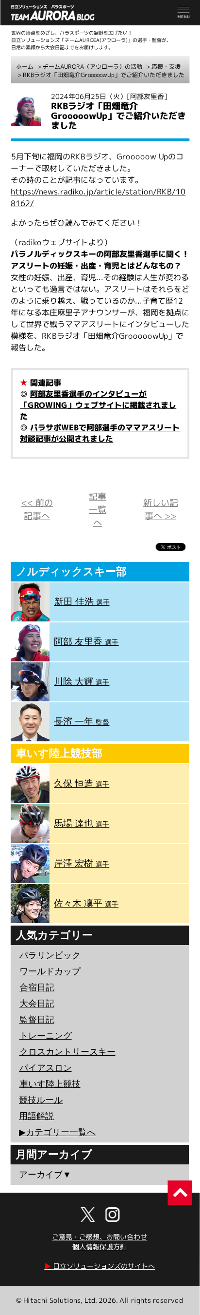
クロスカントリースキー (67, 1052)
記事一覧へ (97, 509)
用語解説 (36, 1116)
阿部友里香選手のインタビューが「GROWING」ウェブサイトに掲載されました (98, 405)
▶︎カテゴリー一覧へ (57, 1132)
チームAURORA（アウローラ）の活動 (92, 66)
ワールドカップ (50, 971)
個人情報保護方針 (99, 1246)
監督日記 (36, 1020)
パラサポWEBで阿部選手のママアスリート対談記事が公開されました (100, 433)
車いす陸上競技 (50, 1084)
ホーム (24, 66)
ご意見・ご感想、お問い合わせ (99, 1236)
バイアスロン (45, 1068)
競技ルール (41, 1100)
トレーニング (45, 1036)
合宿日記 (36, 987)
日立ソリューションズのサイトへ (99, 1266)
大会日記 (36, 1003)
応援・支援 (166, 66)
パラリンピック (50, 955)
